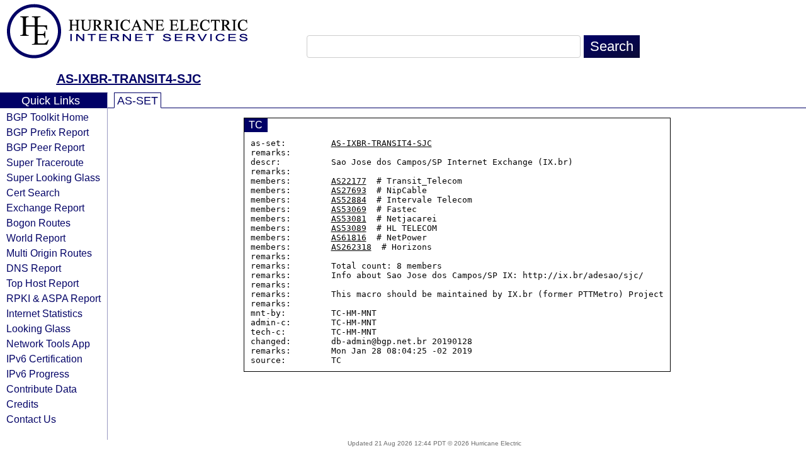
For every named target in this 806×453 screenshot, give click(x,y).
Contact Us (31, 419)
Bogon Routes (38, 222)
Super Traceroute (45, 162)
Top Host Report (42, 283)
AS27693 (348, 190)
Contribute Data (41, 388)
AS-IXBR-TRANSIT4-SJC (129, 79)
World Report (35, 237)
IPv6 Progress (37, 373)
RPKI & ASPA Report (53, 298)
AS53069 (348, 209)
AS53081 (348, 218)
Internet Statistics (44, 313)
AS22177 (348, 181)
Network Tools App (48, 343)
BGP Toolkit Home (47, 117)
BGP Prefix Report (47, 132)
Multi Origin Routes (49, 253)
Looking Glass (38, 328)
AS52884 (348, 199)
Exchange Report (45, 207)
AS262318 (351, 247)
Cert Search (33, 192)
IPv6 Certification (44, 358)
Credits (22, 404)
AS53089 (348, 228)
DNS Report (33, 268)
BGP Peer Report (45, 147)
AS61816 (348, 237)
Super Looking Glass (53, 177)
